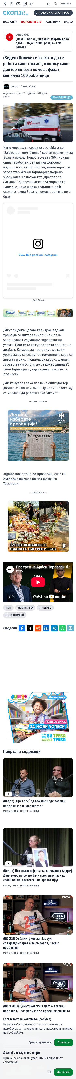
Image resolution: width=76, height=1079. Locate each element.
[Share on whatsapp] (62, 628)
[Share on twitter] (30, 628)
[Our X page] (12, 4)
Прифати (63, 1042)
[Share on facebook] (22, 628)
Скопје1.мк (28, 86)
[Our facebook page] (5, 4)
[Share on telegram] (54, 628)
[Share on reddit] (38, 628)
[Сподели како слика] (70, 628)
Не (49, 1072)
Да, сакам (63, 1072)
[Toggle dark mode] (48, 3)
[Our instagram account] (25, 4)
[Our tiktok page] (31, 4)
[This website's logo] (15, 13)
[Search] (55, 3)
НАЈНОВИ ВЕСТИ (31, 22)
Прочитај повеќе (40, 1042)
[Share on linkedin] (46, 628)
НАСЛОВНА (10, 22)
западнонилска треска (53, 12)
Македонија (61, 97)
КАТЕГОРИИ (53, 22)
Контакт (65, 3)
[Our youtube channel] (18, 4)
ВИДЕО (68, 22)
